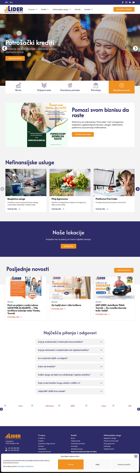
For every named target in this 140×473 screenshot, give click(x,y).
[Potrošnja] (95, 85)
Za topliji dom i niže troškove (66, 305)
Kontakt (87, 9)
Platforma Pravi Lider (106, 198)
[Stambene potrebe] (70, 85)
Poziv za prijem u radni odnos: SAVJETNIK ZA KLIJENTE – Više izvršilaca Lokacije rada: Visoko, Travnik (23, 309)
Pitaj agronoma (109, 444)
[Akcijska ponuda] (121, 85)
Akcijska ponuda (121, 90)
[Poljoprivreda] (44, 85)
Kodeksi (41, 441)
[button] (136, 456)
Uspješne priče (109, 449)
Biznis (18, 90)
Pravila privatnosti (44, 452)
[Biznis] (18, 85)
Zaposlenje (42, 449)
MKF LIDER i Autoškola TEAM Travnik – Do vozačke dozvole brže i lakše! (111, 307)
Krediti (43, 9)
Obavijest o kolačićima (25, 466)
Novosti (77, 9)
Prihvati (70, 464)
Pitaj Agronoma (60, 198)
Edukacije (107, 446)
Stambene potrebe (70, 90)
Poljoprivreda (44, 90)
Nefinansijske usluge (60, 9)
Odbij (97, 464)
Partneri (41, 446)
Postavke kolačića (124, 464)
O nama (31, 9)
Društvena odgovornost (46, 444)
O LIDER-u (41, 438)
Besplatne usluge (16, 198)
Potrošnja (96, 90)
